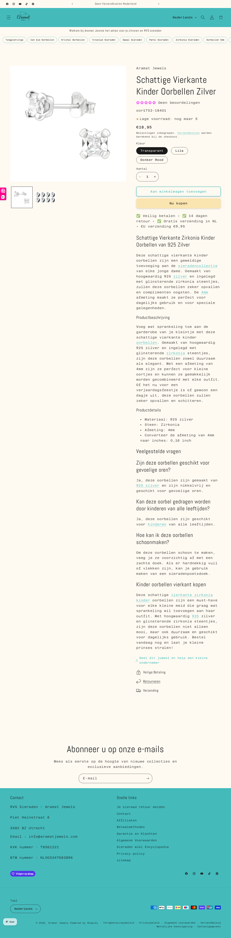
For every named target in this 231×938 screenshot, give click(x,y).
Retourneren (152, 681)
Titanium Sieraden (104, 40)
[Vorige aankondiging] (72, 4)
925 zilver (148, 486)
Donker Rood (151, 160)
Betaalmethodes (131, 827)
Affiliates (127, 820)
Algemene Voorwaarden (137, 840)
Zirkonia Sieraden (187, 40)
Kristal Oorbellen (73, 40)
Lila (179, 151)
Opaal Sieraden (132, 40)
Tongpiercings (14, 40)
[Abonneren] (147, 778)
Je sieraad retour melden (141, 807)
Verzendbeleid (211, 922)
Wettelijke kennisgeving (174, 926)
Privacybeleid (149, 922)
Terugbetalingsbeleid (118, 922)
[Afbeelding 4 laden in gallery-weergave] (44, 197)
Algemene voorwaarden (179, 922)
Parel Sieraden (159, 40)
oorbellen (146, 343)
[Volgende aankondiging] (158, 4)
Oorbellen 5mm (215, 40)
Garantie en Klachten (137, 833)
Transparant (151, 151)
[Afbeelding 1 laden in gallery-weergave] (21, 197)
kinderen (157, 524)
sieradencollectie (197, 266)
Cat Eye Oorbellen (42, 40)
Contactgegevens (209, 926)
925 (195, 616)
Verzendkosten (188, 132)
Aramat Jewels (59, 923)
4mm (204, 292)
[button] (8, 17)
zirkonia (175, 353)
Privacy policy (131, 853)
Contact (124, 813)
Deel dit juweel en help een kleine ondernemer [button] (173, 660)
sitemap (124, 860)
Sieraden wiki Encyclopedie (143, 847)
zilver (180, 276)
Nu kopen (178, 203)
